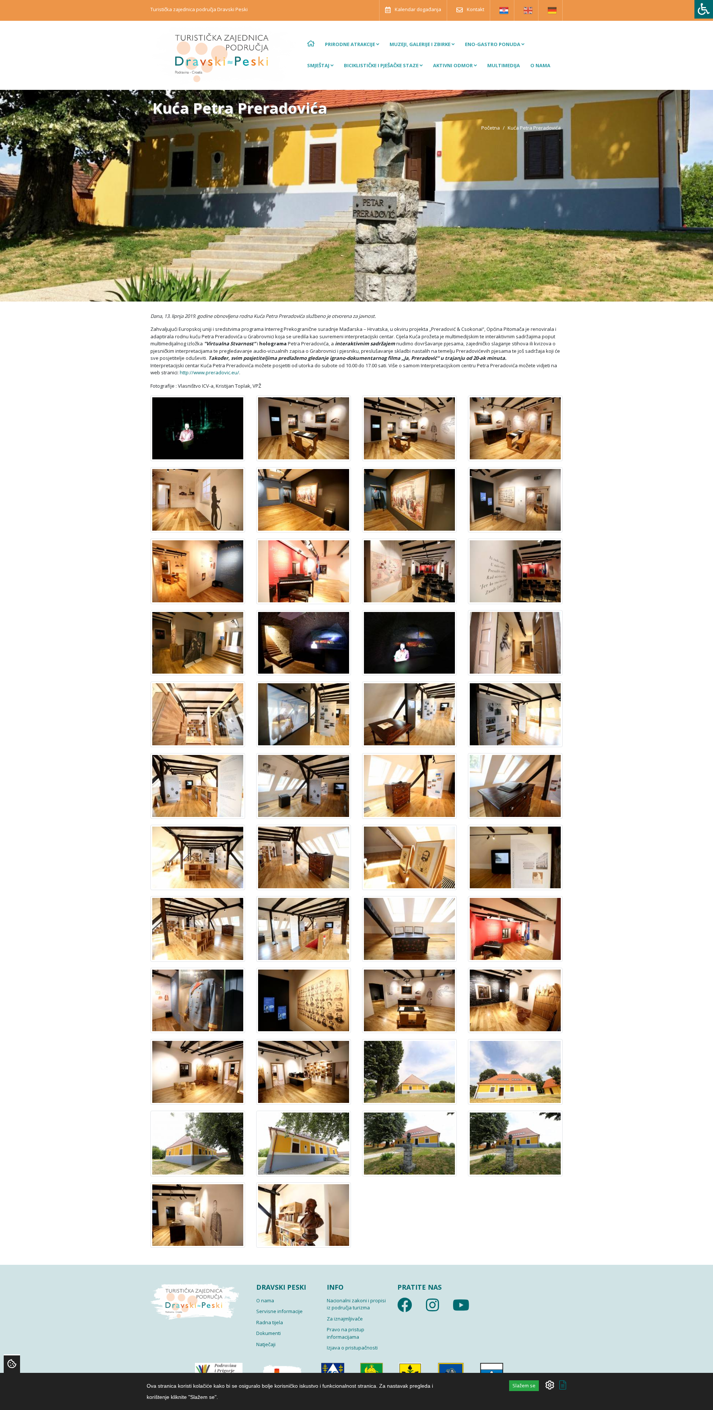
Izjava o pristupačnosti (352, 1347)
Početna (490, 127)
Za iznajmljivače (345, 1318)
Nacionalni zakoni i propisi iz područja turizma (356, 1304)
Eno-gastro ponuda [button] (493, 44)
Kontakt (475, 9)
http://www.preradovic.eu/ (209, 372)
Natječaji (266, 1344)
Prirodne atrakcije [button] (350, 44)
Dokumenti (268, 1333)
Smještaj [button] (319, 65)
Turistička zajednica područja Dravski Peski (199, 9)
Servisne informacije (279, 1311)
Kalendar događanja (417, 9)
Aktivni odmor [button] (453, 65)
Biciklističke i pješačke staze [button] (382, 65)
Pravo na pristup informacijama (345, 1333)
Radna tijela (269, 1322)
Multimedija (503, 65)
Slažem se (523, 1385)
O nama (540, 65)
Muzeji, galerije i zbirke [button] (421, 44)
